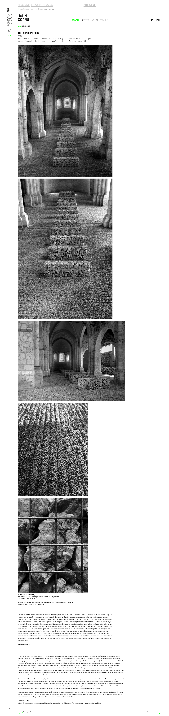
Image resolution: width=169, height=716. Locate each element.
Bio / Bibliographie (99, 20)
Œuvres (75, 20)
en (9, 35)
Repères (85, 20)
